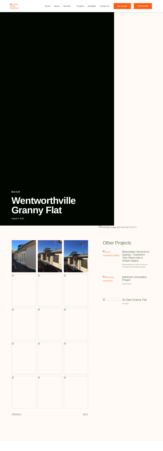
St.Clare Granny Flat (134, 299)
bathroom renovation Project (134, 278)
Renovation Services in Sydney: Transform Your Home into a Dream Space (135, 256)
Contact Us (104, 6)
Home (47, 6)
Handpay (92, 6)
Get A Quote (122, 6)
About (57, 6)
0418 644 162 (143, 6)
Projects (80, 6)
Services (67, 6)
